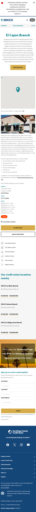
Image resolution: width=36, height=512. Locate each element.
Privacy (3, 505)
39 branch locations (24, 353)
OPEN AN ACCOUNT (18, 67)
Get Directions (4, 296)
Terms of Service (5, 416)
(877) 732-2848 (5, 198)
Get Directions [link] (5, 193)
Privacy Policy (29, 414)
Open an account (12, 358)
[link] (23, 111)
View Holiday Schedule (9, 222)
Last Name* (4, 389)
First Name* (4, 381)
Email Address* (5, 398)
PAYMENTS (4, 25)
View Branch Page (14, 296)
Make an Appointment (18, 234)
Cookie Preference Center (13, 505)
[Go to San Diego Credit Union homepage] (18, 431)
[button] (18, 89)
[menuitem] (18, 456)
